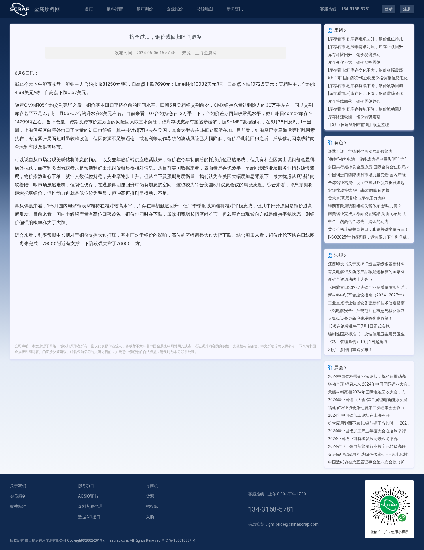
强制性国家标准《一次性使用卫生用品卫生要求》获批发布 (369, 334)
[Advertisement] (165, 292)
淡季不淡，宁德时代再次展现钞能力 (360, 151)
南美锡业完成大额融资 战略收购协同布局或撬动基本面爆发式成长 (369, 213)
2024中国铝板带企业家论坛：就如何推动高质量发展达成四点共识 (369, 376)
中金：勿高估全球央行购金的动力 (358, 221)
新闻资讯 (235, 9)
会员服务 (18, 496)
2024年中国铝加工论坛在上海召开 (359, 415)
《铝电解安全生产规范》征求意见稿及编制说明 (369, 310)
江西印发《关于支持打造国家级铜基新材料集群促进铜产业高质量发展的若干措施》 (369, 264)
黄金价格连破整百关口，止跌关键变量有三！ (368, 229)
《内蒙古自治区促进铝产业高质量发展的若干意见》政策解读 (369, 287)
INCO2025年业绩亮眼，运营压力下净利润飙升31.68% (369, 237)
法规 (338, 255)
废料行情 (115, 9)
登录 (388, 9)
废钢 (338, 30)
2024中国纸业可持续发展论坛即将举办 (363, 438)
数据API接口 (89, 517)
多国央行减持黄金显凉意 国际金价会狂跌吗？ (369, 167)
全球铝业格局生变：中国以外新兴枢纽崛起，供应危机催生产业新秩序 (369, 182)
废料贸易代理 (90, 506)
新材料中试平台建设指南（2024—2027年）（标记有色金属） (369, 295)
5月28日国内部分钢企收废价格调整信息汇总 (368, 78)
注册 (407, 9)
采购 (150, 517)
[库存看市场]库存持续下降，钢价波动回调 (365, 85)
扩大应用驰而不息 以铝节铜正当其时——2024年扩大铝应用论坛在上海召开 (369, 423)
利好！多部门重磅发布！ (350, 349)
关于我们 (18, 485)
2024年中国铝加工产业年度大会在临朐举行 (367, 431)
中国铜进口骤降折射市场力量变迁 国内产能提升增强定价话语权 (369, 174)
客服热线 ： (345, 9)
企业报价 (175, 9)
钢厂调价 (145, 9)
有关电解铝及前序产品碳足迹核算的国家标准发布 (369, 271)
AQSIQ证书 (88, 496)
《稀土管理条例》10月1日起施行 (357, 341)
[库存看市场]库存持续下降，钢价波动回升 (365, 109)
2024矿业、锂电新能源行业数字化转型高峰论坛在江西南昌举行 (369, 446)
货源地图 (205, 9)
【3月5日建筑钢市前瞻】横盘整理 (358, 124)
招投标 (152, 506)
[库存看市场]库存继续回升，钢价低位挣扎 (365, 39)
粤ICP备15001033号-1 (178, 540)
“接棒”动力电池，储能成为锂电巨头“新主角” (367, 159)
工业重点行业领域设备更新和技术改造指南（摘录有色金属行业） (369, 303)
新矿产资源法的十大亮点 (350, 279)
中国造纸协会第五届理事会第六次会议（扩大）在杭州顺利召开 (369, 462)
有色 (338, 142)
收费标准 (18, 506)
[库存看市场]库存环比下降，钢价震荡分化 (365, 93)
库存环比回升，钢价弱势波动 (354, 54)
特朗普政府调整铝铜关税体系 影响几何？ (365, 206)
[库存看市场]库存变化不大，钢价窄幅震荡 (365, 70)
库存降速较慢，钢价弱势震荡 (354, 116)
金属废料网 (47, 9)
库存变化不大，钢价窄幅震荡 (354, 62)
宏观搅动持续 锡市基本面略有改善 (358, 190)
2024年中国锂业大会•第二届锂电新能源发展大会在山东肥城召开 (369, 399)
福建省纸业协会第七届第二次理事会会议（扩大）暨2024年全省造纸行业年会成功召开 (369, 407)
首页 (89, 9)
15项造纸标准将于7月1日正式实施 (359, 326)
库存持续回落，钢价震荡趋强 (354, 101)
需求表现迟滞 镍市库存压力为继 (356, 198)
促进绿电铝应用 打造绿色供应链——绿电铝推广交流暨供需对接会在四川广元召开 (369, 454)
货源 (150, 496)
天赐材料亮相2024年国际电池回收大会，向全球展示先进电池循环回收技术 (369, 392)
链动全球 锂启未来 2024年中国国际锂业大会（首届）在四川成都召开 (369, 384)
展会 (338, 367)
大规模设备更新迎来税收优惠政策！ (360, 318)
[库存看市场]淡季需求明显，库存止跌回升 (365, 46)
